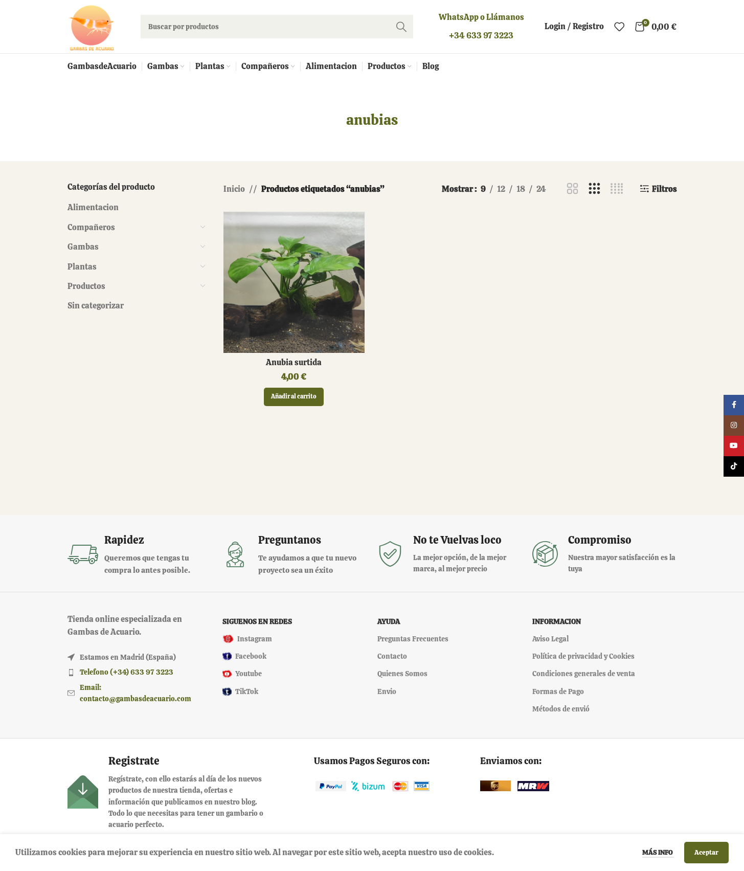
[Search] (401, 26)
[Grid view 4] (617, 189)
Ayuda (388, 621)
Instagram (254, 638)
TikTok (246, 691)
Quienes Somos (402, 673)
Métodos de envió (561, 708)
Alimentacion (93, 207)
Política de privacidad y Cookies (583, 656)
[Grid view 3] (594, 189)
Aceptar (706, 852)
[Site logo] (91, 25)
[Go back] (333, 120)
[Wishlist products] (619, 26)
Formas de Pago (558, 691)
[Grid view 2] (572, 189)
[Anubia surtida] (294, 282)
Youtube (248, 673)
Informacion (556, 621)
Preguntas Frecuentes (412, 638)
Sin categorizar (95, 305)
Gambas (83, 246)
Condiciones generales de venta (583, 673)
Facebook (250, 656)
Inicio (234, 189)
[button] (294, 397)
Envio (386, 691)
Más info (658, 852)
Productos (86, 286)
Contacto (392, 656)
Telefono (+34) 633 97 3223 (126, 672)
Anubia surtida (294, 362)
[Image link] (330, 785)
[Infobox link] (139, 554)
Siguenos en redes (257, 621)
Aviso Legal (550, 638)
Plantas (82, 266)
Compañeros (91, 227)
